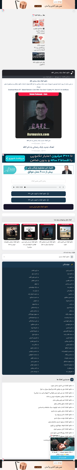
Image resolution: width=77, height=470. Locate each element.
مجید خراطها (68, 348)
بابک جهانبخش (33, 287)
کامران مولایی (68, 341)
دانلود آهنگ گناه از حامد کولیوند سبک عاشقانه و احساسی (55, 407)
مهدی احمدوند (68, 365)
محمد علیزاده (68, 358)
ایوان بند (69, 287)
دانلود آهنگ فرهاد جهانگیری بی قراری (61, 426)
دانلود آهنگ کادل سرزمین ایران (63, 429)
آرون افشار (34, 271)
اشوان (70, 277)
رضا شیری (69, 308)
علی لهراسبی (69, 324)
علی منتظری (34, 324)
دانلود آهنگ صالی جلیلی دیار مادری (61, 411)
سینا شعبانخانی (33, 318)
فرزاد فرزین (69, 338)
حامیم (70, 294)
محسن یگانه (68, 355)
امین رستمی (68, 284)
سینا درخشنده (68, 318)
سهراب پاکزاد (68, 314)
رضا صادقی (34, 308)
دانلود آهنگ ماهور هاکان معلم (63, 404)
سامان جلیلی (33, 311)
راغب (70, 304)
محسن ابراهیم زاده (67, 351)
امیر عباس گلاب (33, 277)
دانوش (35, 301)
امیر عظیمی (69, 281)
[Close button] (74, 10)
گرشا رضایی (69, 345)
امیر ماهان (34, 281)
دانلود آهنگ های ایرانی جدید (38, 207)
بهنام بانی (69, 291)
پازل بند (35, 291)
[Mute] (55, 449)
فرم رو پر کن (62, 458)
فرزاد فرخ (34, 335)
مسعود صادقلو (68, 362)
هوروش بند (69, 372)
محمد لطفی (34, 358)
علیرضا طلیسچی (67, 331)
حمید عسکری (33, 297)
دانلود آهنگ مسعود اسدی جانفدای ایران (60, 422)
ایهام (36, 284)
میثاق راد (69, 368)
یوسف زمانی (33, 372)
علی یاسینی (69, 328)
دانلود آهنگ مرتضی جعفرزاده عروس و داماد (59, 397)
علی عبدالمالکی (33, 321)
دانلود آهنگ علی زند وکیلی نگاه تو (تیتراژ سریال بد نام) (56, 389)
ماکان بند (34, 345)
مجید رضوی (33, 348)
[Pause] (52, 449)
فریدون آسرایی (33, 338)
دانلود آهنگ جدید (64, 257)
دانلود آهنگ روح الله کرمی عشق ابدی (61, 433)
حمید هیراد (69, 301)
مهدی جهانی (33, 365)
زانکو (70, 311)
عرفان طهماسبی (68, 321)
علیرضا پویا (34, 328)
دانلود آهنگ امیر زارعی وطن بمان (62, 400)
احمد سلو (34, 274)
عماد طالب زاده (68, 335)
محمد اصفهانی (33, 355)
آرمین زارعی (69, 271)
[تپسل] (3, 155)
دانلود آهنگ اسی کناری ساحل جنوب (61, 386)
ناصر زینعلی (34, 368)
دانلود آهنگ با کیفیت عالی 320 (37, 194)
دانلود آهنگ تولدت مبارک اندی (63, 418)
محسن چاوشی (33, 351)
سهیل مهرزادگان (32, 314)
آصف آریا (69, 274)
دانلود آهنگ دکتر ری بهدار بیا (63, 415)
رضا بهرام (34, 304)
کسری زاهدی (33, 341)
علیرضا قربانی (33, 331)
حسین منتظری (68, 297)
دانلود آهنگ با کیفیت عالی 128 (37, 200)
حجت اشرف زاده (32, 294)
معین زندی (34, 362)
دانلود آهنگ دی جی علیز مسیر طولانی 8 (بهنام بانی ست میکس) (53, 393)
